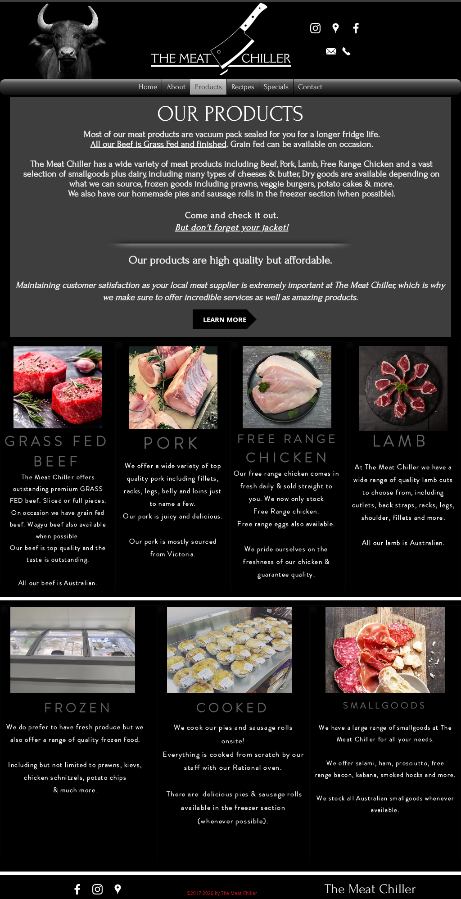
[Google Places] (336, 28)
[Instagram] (315, 28)
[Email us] (331, 51)
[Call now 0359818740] (346, 51)
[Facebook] (356, 28)
